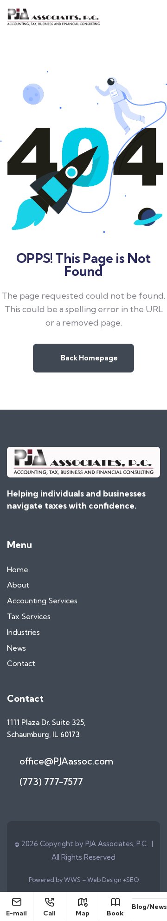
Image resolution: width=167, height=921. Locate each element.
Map (83, 912)
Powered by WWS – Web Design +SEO (84, 879)
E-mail (16, 912)
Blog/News (149, 906)
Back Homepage (88, 357)
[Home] (53, 17)
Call (49, 912)
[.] (154, 19)
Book (115, 912)
